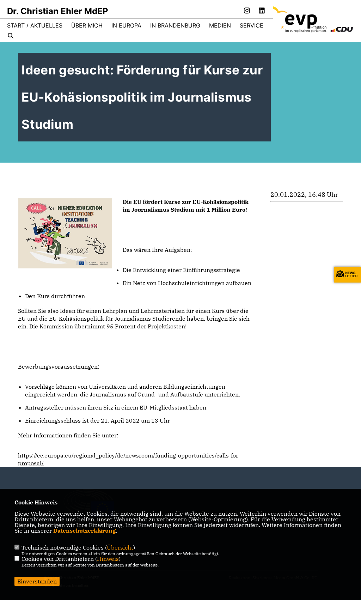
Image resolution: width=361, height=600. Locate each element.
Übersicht (120, 547)
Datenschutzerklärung (84, 530)
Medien (220, 25)
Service (251, 25)
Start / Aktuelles (34, 25)
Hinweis (108, 558)
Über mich (87, 25)
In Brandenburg (175, 25)
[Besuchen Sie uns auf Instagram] (247, 11)
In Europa (126, 25)
